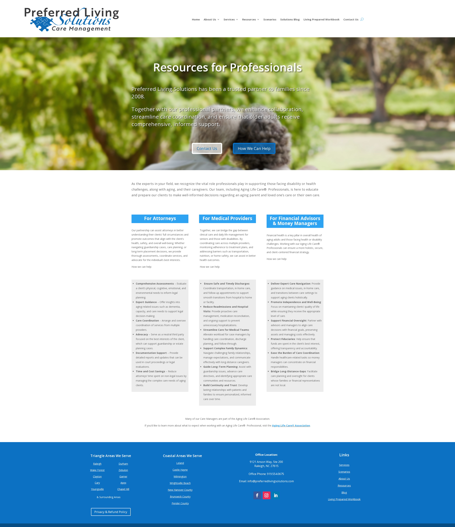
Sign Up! (227, 291)
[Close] (279, 228)
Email (180, 255)
